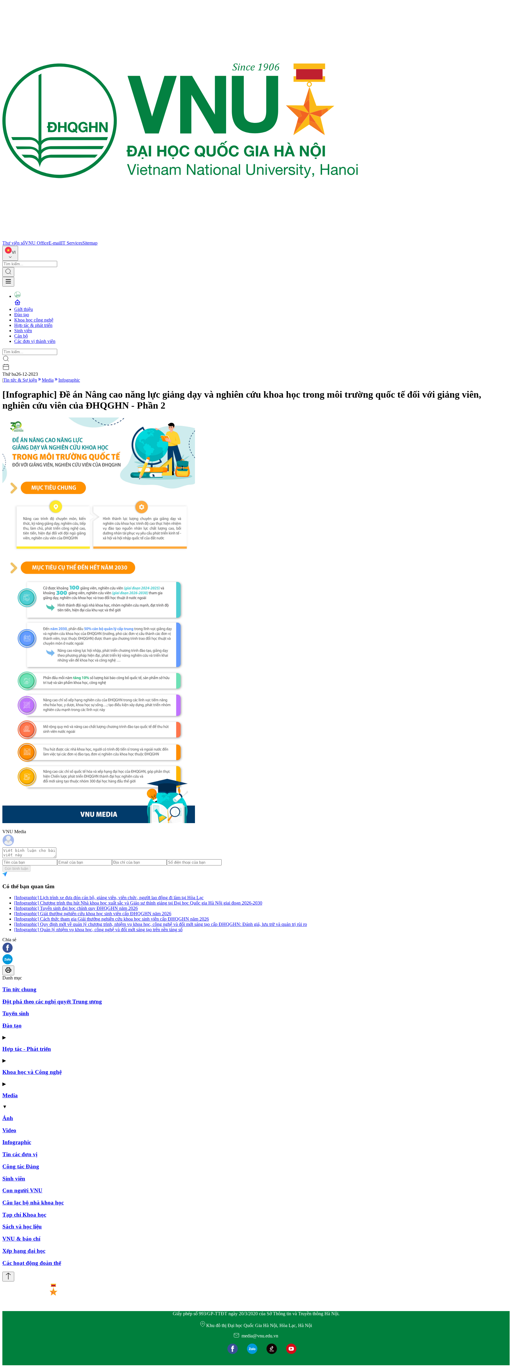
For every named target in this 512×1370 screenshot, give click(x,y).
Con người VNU (22, 1190)
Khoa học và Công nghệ (32, 1072)
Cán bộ (21, 335)
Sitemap (89, 242)
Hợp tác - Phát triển (26, 1049)
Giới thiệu (23, 309)
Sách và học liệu (22, 1226)
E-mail (55, 242)
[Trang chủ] (180, 237)
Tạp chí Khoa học (24, 1215)
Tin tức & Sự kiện (20, 380)
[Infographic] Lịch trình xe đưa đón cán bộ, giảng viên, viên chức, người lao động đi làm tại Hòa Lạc (109, 897)
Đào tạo (21, 314)
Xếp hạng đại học (23, 1251)
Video (9, 1130)
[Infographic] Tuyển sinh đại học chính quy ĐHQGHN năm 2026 (76, 908)
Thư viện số (13, 242)
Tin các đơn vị (19, 1154)
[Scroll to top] (8, 1276)
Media (48, 380)
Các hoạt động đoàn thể (31, 1263)
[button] (256, 948)
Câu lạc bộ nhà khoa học (33, 1202)
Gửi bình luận (16, 868)
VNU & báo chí (21, 1239)
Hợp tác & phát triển (33, 325)
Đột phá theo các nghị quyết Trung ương (52, 1001)
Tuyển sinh (15, 1013)
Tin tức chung (19, 989)
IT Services (71, 242)
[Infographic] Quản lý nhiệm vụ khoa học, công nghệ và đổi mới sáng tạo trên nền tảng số (98, 929)
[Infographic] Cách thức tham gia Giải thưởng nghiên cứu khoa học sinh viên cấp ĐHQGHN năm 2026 (111, 918)
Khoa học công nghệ (33, 319)
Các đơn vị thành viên (34, 341)
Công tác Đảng (20, 1166)
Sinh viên (23, 330)
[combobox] (10, 253)
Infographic (69, 380)
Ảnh (7, 1118)
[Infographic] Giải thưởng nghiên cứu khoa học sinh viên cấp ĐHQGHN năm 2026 (92, 913)
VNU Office (37, 242)
